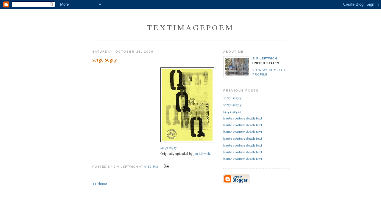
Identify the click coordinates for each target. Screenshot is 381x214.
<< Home (99, 183)
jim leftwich (201, 153)
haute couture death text (242, 118)
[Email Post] (166, 166)
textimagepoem (190, 27)
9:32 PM (151, 166)
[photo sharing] (187, 141)
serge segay (168, 147)
